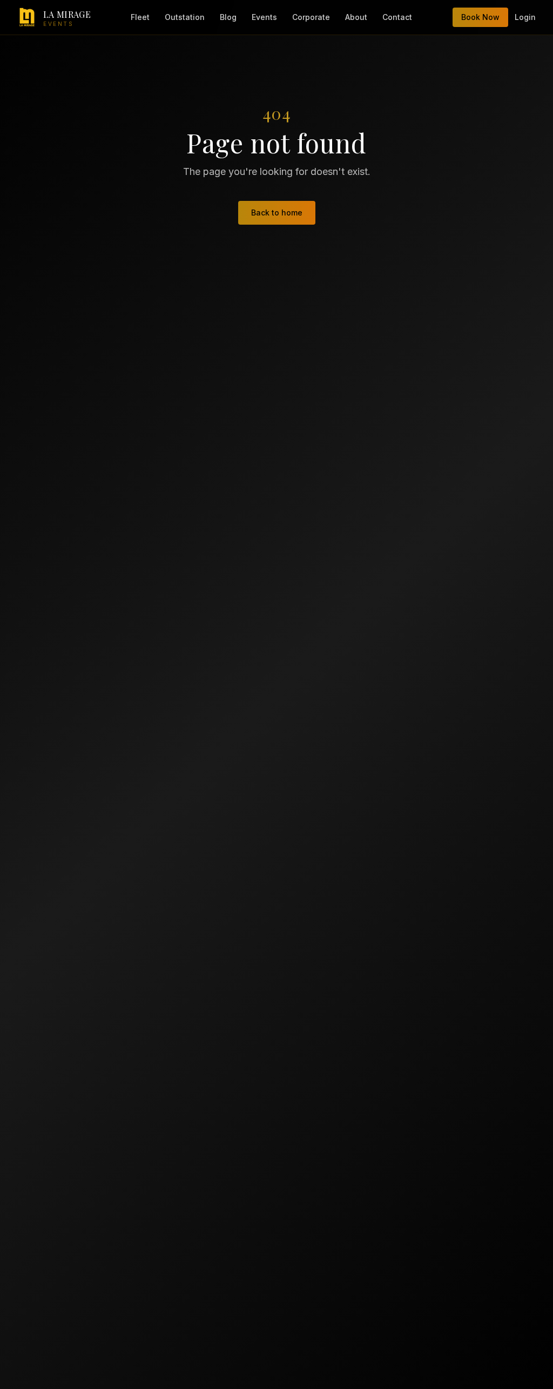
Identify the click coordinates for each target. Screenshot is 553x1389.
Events (264, 17)
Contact (397, 17)
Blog (228, 17)
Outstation (185, 17)
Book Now (480, 17)
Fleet (140, 17)
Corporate (311, 17)
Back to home (276, 212)
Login (525, 17)
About (356, 17)
